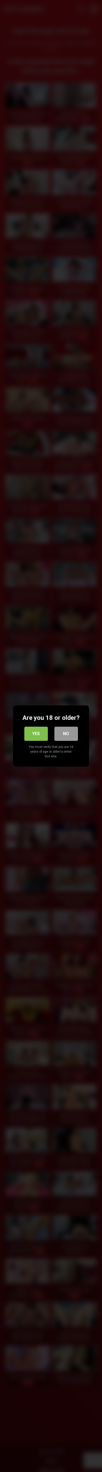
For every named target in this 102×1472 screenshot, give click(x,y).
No (66, 733)
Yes (36, 733)
